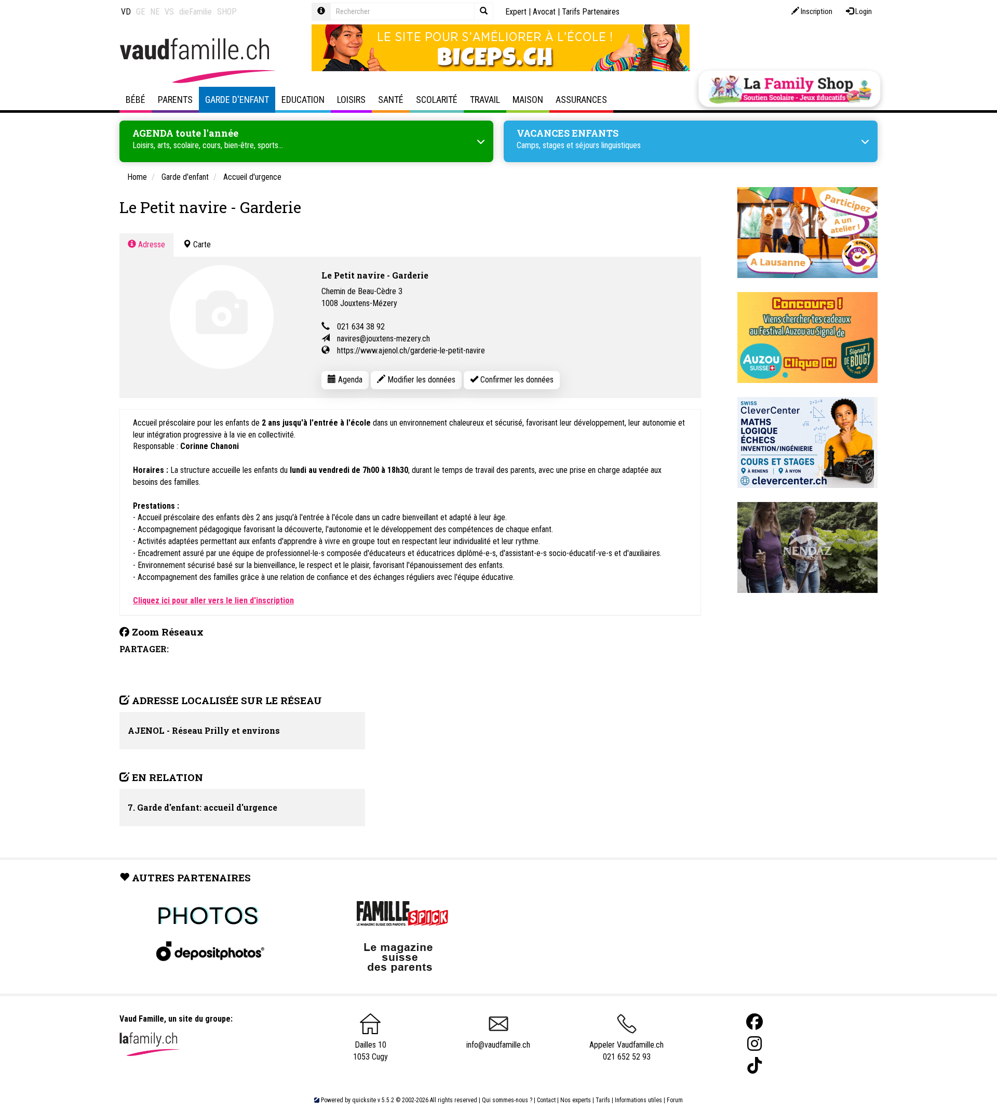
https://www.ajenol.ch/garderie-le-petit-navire (411, 350)
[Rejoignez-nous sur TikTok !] (754, 1066)
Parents (175, 99)
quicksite (364, 1100)
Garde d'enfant (237, 99)
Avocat (544, 12)
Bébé (135, 99)
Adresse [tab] (150, 244)
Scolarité (436, 99)
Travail (485, 99)
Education (303, 99)
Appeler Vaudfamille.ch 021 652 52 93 (626, 1051)
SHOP (227, 12)
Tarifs (603, 1100)
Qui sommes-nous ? (507, 1100)
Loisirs (351, 99)
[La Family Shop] (789, 89)
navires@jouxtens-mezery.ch (383, 338)
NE (154, 12)
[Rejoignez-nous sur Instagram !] (754, 1044)
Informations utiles (638, 1100)
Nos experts (575, 1100)
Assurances (581, 99)
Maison (528, 99)
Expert (516, 12)
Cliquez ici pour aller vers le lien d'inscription (213, 600)
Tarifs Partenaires (590, 12)
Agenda (349, 380)
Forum (675, 1100)
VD (126, 12)
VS (169, 12)
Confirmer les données (516, 380)
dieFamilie (195, 12)
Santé (390, 99)
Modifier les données (420, 380)
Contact (546, 1100)
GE (140, 12)
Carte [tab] (201, 244)
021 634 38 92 (361, 327)
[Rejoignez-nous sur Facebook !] (754, 1022)
